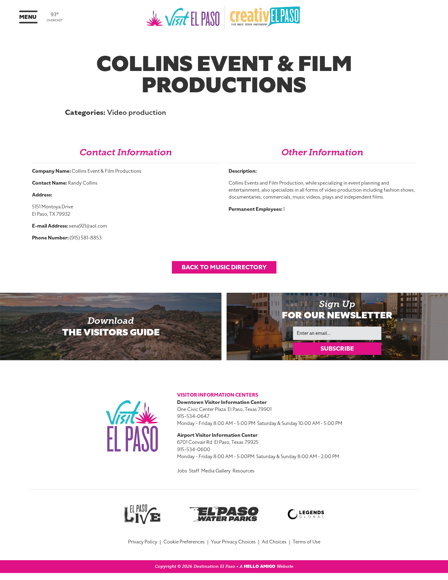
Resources (243, 471)
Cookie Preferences (184, 542)
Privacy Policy (142, 542)
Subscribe (337, 348)
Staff (194, 471)
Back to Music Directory (224, 267)
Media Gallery (216, 471)
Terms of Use (306, 542)
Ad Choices (274, 542)
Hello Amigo (260, 566)
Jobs (182, 471)
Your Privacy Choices (233, 542)
